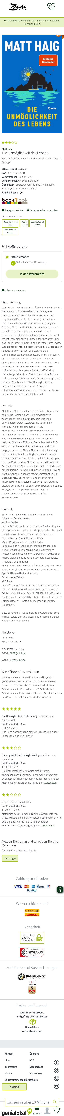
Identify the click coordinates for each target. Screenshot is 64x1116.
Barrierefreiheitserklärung (16, 1080)
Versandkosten (39, 1016)
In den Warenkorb (32, 274)
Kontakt (9, 1053)
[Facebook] (56, 1063)
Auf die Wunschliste (14, 290)
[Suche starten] (55, 1102)
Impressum (11, 1067)
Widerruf (14, 1086)
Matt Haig (7, 149)
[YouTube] (56, 1086)
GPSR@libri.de (17, 653)
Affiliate (33, 1080)
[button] (37, 1112)
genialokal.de (15, 20)
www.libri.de (19, 660)
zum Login (10, 858)
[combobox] (28, 1102)
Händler (9, 1073)
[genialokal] (17, 1112)
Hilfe (7, 1060)
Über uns (34, 1053)
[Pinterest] (56, 1070)
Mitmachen (35, 1073)
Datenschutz (36, 1067)
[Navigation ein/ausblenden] (47, 1111)
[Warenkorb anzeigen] (57, 1112)
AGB (31, 1060)
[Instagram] (56, 1078)
